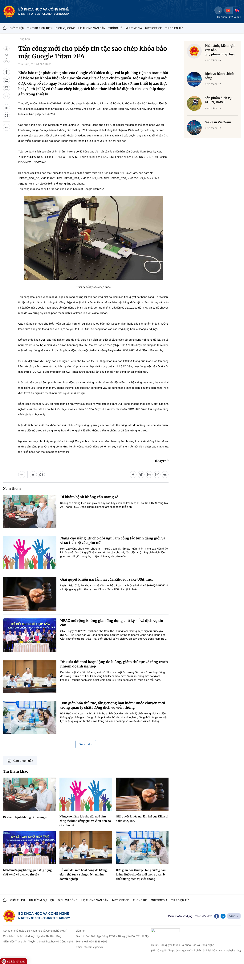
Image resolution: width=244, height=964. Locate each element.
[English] (236, 10)
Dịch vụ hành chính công (219, 76)
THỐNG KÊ (115, 28)
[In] (6, 115)
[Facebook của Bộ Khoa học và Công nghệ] (216, 916)
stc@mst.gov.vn (93, 947)
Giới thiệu (17, 28)
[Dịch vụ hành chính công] (194, 79)
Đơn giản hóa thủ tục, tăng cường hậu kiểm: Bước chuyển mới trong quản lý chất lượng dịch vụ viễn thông (112, 705)
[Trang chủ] (4, 28)
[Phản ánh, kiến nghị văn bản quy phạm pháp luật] (194, 51)
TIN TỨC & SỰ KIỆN (40, 28)
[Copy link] (223, 916)
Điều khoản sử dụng (180, 916)
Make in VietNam (218, 122)
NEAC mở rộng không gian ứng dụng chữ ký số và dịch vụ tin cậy (111, 622)
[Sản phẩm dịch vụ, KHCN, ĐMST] (194, 103)
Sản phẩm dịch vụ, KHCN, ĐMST (219, 100)
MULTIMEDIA (133, 28)
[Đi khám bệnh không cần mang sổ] (29, 511)
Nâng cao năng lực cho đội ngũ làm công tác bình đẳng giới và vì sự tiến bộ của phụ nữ (112, 540)
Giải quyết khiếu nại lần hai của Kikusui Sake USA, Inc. (106, 579)
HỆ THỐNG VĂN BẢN (91, 28)
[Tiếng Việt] (228, 10)
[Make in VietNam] (194, 127)
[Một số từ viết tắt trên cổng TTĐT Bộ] (6, 107)
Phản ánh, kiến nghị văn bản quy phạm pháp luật (220, 50)
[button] (6, 54)
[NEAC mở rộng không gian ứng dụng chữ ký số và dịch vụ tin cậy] (29, 635)
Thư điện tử (180, 900)
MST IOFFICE (153, 28)
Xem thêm (85, 744)
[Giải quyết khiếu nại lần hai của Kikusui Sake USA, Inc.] (29, 594)
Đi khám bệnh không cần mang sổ (89, 497)
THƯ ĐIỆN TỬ (174, 28)
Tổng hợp (24, 38)
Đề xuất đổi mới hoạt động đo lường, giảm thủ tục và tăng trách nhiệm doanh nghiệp (114, 664)
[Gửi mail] (6, 88)
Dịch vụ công (65, 28)
